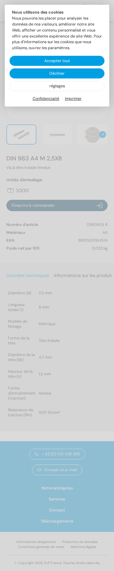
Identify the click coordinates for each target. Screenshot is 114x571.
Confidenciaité (46, 98)
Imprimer (73, 98)
